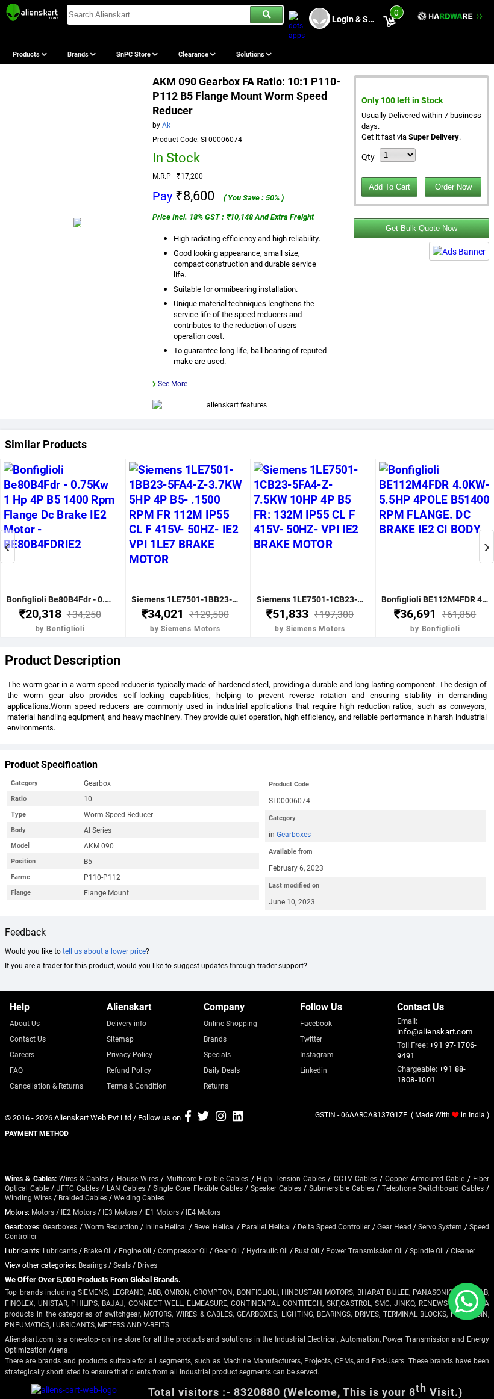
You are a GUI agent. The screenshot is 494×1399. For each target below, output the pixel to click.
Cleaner (463, 1250)
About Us (25, 1023)
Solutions (251, 53)
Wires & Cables (83, 1178)
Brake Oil (98, 1250)
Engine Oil (135, 1250)
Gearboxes (294, 834)
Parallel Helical (266, 1226)
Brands (78, 53)
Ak (166, 124)
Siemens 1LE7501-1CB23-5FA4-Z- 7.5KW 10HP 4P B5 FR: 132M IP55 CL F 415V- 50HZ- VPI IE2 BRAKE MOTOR (310, 599)
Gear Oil (227, 1250)
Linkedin (313, 1070)
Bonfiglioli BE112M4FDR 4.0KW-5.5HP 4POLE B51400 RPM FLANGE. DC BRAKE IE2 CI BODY (435, 599)
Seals (122, 1265)
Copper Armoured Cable (424, 1178)
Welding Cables (139, 1197)
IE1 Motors (161, 1212)
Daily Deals (222, 1070)
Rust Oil (307, 1250)
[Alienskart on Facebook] (188, 1117)
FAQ (16, 1070)
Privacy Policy (129, 1054)
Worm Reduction (111, 1226)
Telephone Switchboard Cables (433, 1188)
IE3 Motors (119, 1212)
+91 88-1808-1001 (431, 1074)
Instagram (317, 1054)
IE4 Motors (203, 1212)
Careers (22, 1054)
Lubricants (60, 1250)
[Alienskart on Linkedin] (238, 1117)
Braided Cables (82, 1197)
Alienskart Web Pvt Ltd (92, 1117)
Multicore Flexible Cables (207, 1178)
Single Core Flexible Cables (197, 1188)
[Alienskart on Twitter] (203, 1117)
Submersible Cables (341, 1188)
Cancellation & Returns (46, 1085)
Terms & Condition (137, 1085)
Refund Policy (129, 1070)
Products (27, 53)
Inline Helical (166, 1226)
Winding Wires (28, 1197)
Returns (216, 1085)
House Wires (137, 1178)
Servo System (440, 1226)
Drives (147, 1265)
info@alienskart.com (435, 1031)
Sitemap (120, 1038)
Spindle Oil (427, 1250)
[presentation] (7, 546)
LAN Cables (126, 1188)
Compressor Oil (183, 1250)
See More (172, 383)
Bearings (92, 1265)
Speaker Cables (276, 1188)
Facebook (316, 1023)
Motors (42, 1212)
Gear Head (394, 1226)
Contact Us (28, 1038)
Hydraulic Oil (267, 1250)
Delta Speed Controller (334, 1226)
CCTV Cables (355, 1178)
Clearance (194, 53)
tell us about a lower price (104, 951)
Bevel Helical (214, 1226)
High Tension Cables (291, 1178)
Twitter (311, 1038)
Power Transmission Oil (364, 1250)
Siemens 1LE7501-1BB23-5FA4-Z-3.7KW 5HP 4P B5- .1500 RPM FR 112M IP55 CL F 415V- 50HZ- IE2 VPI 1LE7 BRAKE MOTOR (185, 599)
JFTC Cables (78, 1188)
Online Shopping (230, 1023)
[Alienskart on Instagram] (221, 1117)
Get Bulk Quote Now (421, 228)
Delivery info (126, 1023)
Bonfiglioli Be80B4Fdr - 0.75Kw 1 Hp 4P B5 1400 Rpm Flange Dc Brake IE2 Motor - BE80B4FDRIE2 (60, 599)
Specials (217, 1054)
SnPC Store (134, 53)
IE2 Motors (78, 1212)
